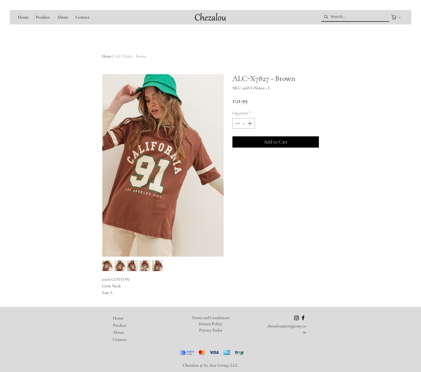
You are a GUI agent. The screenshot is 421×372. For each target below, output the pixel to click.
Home (106, 56)
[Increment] (250, 123)
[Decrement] (237, 123)
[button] (397, 17)
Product (119, 325)
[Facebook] (303, 318)
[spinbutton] (244, 123)
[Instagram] (296, 318)
